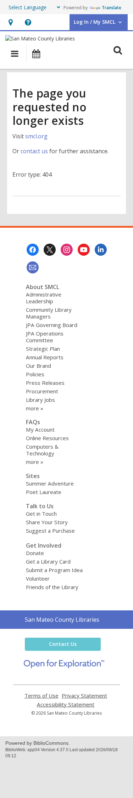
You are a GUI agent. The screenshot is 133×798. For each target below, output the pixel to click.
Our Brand (38, 365)
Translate (111, 8)
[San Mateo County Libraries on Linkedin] (101, 250)
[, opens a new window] (64, 666)
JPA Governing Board (51, 324)
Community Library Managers (49, 313)
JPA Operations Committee (44, 337)
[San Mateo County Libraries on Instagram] (67, 250)
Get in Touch (41, 513)
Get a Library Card (48, 561)
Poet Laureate (43, 491)
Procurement (42, 391)
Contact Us (63, 644)
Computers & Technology (42, 450)
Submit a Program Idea (54, 569)
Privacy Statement (84, 695)
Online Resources (47, 438)
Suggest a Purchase (50, 530)
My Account (40, 429)
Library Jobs (40, 399)
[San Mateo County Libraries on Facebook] (33, 250)
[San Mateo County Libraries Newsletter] (33, 267)
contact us (34, 151)
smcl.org (36, 136)
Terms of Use (41, 695)
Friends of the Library (52, 587)
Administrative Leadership (43, 298)
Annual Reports (44, 357)
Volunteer (38, 578)
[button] (10, 22)
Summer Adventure (50, 483)
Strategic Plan (43, 348)
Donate (35, 552)
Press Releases (45, 382)
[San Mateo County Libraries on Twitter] (50, 250)
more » (34, 408)
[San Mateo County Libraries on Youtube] (84, 250)
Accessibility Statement (65, 704)
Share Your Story (47, 522)
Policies (35, 374)
